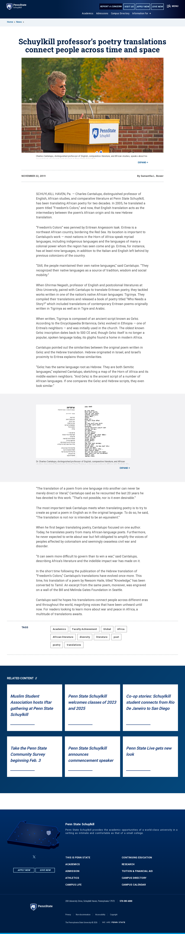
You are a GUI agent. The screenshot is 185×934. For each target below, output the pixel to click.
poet (116, 637)
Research (128, 864)
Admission (72, 871)
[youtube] (41, 857)
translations (74, 644)
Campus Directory (120, 13)
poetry (57, 644)
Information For (140, 13)
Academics (87, 13)
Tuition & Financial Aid (137, 871)
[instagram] (48, 857)
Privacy (68, 914)
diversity (85, 637)
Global (107, 629)
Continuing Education (137, 857)
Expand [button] (142, 162)
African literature (63, 637)
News (19, 22)
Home (10, 22)
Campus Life (73, 884)
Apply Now (143, 6)
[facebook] (20, 857)
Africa (121, 629)
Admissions (102, 13)
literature (101, 637)
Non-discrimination (83, 914)
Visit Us (129, 6)
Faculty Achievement (84, 629)
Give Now (157, 6)
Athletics (72, 878)
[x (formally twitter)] (34, 857)
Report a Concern (111, 6)
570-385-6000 (126, 901)
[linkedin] (28, 857)
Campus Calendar (134, 884)
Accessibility (100, 914)
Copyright (113, 914)
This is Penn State (77, 857)
